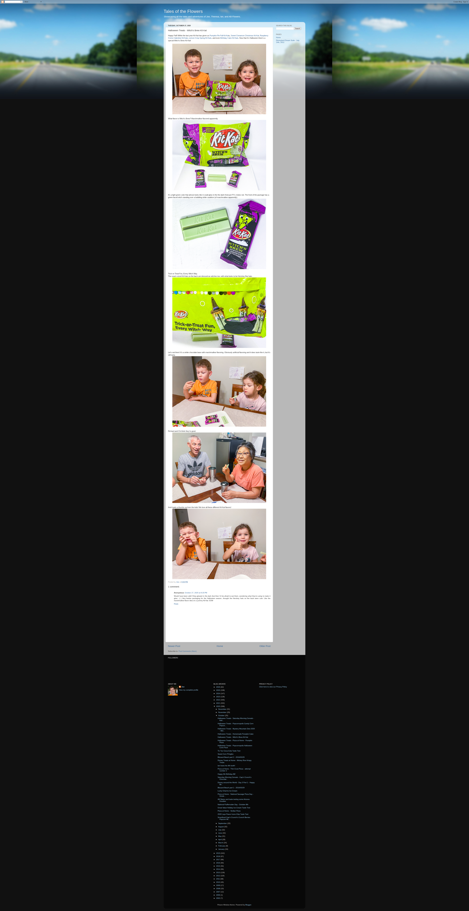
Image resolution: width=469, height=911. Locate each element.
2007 (218, 892)
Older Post (265, 646)
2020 (218, 706)
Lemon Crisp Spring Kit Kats (200, 38)
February (222, 846)
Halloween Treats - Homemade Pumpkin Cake (235, 734)
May (220, 836)
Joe (182, 687)
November (222, 712)
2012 (218, 876)
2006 (218, 895)
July (220, 830)
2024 (218, 693)
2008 (218, 888)
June (220, 833)
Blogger (248, 905)
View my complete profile (188, 690)
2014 (218, 869)
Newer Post (174, 646)
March (221, 843)
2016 (218, 863)
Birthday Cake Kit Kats (229, 38)
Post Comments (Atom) (188, 651)
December (222, 709)
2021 (218, 703)
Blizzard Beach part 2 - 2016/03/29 (231, 757)
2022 (218, 700)
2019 (218, 853)
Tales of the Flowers (183, 11)
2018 (218, 856)
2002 (218, 898)
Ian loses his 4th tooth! (226, 766)
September (222, 823)
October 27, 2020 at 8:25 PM (196, 593)
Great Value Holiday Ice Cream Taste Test (234, 808)
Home (220, 646)
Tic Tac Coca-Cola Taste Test (229, 751)
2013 (218, 872)
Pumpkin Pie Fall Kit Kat (219, 36)
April (220, 839)
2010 (218, 882)
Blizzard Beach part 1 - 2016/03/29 (231, 788)
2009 (218, 885)
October (221, 715)
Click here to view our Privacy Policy (273, 687)
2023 (218, 697)
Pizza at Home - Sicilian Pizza (229, 811)
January (221, 849)
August (221, 827)
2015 (218, 866)
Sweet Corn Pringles (225, 754)
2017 (218, 859)
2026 (218, 687)
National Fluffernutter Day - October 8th (233, 804)
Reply (176, 604)
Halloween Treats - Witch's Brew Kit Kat (233, 737)
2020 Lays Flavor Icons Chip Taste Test (233, 814)
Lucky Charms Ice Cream (227, 791)
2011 (218, 879)
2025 (218, 690)
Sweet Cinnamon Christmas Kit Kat (245, 36)
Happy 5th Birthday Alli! (226, 774)
